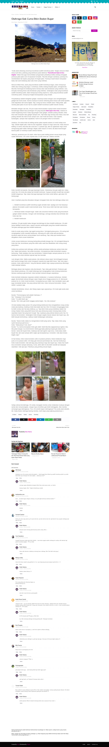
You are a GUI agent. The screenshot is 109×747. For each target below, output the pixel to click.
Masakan (80, 112)
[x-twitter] (94, 1)
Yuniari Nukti (19, 685)
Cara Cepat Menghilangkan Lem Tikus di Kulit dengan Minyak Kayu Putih (88, 93)
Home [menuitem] (32, 7)
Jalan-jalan (83, 106)
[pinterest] (90, 18)
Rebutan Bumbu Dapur (37, 454)
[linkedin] (85, 18)
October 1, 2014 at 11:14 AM (21, 667)
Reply (17, 478)
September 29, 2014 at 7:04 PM (22, 559)
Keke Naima (14, 22)
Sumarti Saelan (19, 514)
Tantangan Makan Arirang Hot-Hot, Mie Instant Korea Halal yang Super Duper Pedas (20, 455)
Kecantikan (90, 106)
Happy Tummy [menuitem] (47, 7)
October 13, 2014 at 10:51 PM (25, 656)
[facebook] (92, 1)
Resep (88, 117)
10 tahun (17, 14)
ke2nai (30, 414)
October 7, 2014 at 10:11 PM (25, 568)
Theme (28, 744)
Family (25, 414)
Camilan (81, 104)
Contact (21, 1)
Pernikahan (82, 117)
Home (12, 1)
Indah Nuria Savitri (20, 599)
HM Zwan (18, 470)
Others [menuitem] (56, 7)
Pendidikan (75, 117)
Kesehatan (75, 109)
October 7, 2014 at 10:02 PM (25, 548)
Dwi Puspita (18, 625)
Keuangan (82, 109)
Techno (93, 117)
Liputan (74, 112)
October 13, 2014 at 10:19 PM (25, 590)
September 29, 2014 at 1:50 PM (22, 516)
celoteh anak (83, 120)
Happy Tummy (76, 106)
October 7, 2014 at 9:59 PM (25, 527)
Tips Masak (75, 120)
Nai (89, 114)
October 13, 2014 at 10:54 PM (25, 676)
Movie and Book (82, 114)
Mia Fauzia (18, 645)
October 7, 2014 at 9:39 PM (25, 505)
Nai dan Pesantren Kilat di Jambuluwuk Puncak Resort (58, 454)
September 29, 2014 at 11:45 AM (22, 471)
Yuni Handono (19, 536)
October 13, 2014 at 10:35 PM (25, 636)
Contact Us (95, 744)
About (17, 1)
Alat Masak (75, 104)
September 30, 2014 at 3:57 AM (22, 601)
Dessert (87, 104)
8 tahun (20, 414)
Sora (18, 744)
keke (94, 120)
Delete (20, 478)
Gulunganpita (19, 665)
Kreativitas (88, 109)
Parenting (36, 414)
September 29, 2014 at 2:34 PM (22, 537)
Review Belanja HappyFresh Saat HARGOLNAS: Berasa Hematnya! (88, 75)
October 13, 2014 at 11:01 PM (25, 698)
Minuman (75, 114)
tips (80, 122)
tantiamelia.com (19, 494)
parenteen (75, 122)
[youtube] (74, 22)
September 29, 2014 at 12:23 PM (22, 496)
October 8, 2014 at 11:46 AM (21, 687)
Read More (84, 67)
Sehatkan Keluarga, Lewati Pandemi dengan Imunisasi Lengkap (86, 84)
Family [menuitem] (38, 7)
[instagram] (97, 1)
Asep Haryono (19, 577)
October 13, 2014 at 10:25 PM (25, 613)
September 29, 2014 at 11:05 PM (22, 579)
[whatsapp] (79, 22)
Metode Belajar (87, 112)
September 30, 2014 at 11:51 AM (22, 626)
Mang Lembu (19, 557)
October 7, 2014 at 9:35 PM (25, 482)
